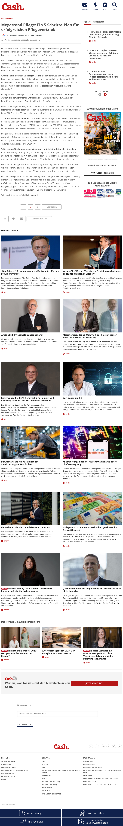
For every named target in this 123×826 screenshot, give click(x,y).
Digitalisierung (7, 773)
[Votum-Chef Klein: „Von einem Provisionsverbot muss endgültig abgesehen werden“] (92, 252)
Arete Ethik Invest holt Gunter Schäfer (22, 334)
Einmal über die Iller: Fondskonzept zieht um (25, 527)
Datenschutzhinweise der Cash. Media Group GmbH (61, 771)
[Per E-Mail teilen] (21, 219)
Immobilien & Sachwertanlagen (14, 770)
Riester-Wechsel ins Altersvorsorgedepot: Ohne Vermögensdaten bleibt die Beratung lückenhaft (98, 654)
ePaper (45, 764)
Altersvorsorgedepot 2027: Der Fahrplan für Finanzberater (58, 652)
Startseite (52, 206)
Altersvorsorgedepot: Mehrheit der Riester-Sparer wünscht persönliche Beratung (90, 336)
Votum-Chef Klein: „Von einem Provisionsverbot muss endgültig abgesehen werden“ (92, 272)
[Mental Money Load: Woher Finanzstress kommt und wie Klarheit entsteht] (30, 569)
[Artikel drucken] (13, 219)
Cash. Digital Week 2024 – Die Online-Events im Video (102, 771)
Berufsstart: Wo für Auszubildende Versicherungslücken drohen (20, 463)
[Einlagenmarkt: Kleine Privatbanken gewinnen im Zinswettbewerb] (92, 508)
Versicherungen (8, 761)
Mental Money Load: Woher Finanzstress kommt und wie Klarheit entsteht (26, 590)
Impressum (46, 775)
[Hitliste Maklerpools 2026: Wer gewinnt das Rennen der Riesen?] (20, 637)
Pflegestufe (19, 164)
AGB (43, 767)
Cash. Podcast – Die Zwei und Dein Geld (99, 785)
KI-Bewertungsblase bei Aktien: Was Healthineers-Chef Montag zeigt (90, 463)
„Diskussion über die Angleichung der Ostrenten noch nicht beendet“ (92, 590)
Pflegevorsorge (8, 186)
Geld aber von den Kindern (63, 179)
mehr (94, 41)
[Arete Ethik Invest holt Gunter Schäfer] (30, 315)
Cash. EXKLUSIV (89, 764)
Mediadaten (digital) (51, 782)
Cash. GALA (87, 775)
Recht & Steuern (8, 776)
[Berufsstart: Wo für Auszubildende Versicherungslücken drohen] (30, 442)
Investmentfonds (8, 767)
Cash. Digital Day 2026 (92, 767)
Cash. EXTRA (88, 761)
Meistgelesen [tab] (99, 22)
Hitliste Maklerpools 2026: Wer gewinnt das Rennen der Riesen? (19, 653)
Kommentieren (39, 218)
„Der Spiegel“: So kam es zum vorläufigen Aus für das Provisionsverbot (30, 272)
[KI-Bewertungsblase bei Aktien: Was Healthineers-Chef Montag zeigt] (92, 442)
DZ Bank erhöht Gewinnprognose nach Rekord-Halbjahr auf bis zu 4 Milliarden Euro (104, 75)
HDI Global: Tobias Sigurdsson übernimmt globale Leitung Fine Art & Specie (105, 34)
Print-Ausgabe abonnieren (102, 173)
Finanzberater (7, 764)
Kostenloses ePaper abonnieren (102, 165)
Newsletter (47, 788)
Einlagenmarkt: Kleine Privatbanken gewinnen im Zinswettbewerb (90, 528)
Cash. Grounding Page (51, 794)
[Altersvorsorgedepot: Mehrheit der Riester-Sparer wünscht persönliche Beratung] (92, 315)
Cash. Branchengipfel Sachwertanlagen (100, 778)
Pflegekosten (20, 109)
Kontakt (45, 778)
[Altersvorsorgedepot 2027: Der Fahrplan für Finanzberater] (61, 637)
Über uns (46, 791)
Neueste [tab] (87, 22)
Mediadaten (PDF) (49, 785)
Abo (44, 761)
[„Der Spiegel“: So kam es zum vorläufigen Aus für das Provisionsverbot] (30, 252)
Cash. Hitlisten (89, 782)
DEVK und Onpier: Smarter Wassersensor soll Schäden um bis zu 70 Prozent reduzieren (103, 54)
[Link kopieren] (5, 219)
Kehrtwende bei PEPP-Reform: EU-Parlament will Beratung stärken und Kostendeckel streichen (27, 399)
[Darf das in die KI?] (92, 379)
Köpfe (3, 779)
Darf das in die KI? (72, 397)
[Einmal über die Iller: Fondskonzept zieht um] (30, 508)
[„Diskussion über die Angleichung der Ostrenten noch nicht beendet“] (92, 569)
